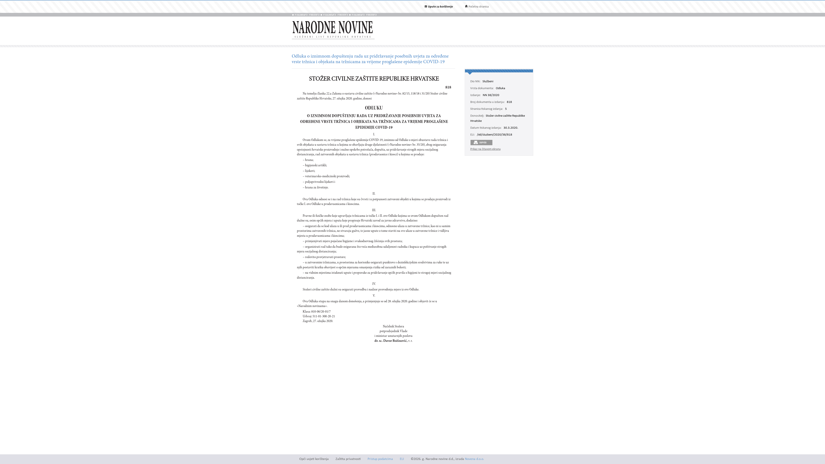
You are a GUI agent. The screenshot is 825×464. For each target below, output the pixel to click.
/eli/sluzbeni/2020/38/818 (494, 135)
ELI (402, 459)
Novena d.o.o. (474, 459)
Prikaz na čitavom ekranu (485, 149)
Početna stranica (479, 6)
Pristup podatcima (380, 459)
